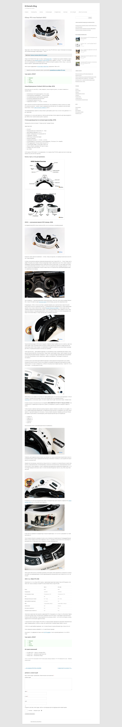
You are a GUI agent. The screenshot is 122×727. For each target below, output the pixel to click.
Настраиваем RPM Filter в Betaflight (33, 668)
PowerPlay (27, 399)
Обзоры (41, 12)
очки (66, 658)
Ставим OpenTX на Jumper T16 (65, 668)
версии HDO (49, 58)
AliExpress (31, 82)
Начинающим (49, 12)
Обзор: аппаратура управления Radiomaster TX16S (85, 76)
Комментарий (28, 677)
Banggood (31, 77)
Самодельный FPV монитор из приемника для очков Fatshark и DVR (89, 62)
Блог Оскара (44, 658)
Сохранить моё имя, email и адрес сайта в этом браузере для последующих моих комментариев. (46, 707)
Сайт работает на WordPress (35, 721)
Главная (26, 12)
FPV (64, 658)
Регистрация (78, 107)
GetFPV (30, 80)
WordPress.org (78, 113)
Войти (76, 108)
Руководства (34, 12)
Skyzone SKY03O (38, 60)
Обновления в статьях (80, 93)
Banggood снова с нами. (80, 81)
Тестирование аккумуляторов (81, 99)
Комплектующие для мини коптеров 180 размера (85, 28)
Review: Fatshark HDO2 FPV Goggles (39, 55)
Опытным (65, 12)
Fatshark (61, 658)
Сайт (26, 701)
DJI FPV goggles (47, 632)
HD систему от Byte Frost (42, 66)
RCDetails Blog (31, 6)
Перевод (53, 658)
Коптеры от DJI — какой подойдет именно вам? (85, 80)
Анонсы (77, 89)
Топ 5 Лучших (73, 12)
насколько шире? (42, 301)
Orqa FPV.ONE (46, 60)
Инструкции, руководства (80, 34)
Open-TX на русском (83, 12)
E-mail (26, 696)
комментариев (79, 111)
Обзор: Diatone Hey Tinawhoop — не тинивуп (84, 78)
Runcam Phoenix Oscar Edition (52, 308)
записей (78, 110)
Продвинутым (57, 12)
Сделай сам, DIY (78, 98)
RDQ (30, 79)
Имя (26, 691)
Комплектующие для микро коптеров (83, 30)
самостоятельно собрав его (40, 107)
